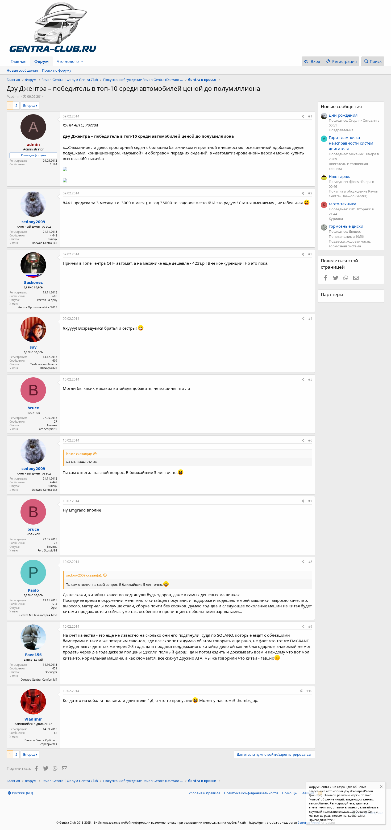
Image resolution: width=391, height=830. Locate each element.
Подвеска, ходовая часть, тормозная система (350, 243)
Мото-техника (342, 203)
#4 (310, 318)
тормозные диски (346, 226)
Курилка (336, 218)
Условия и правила (204, 793)
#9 (310, 626)
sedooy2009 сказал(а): (84, 575)
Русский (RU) (22, 793)
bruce (33, 407)
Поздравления (341, 130)
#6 (310, 440)
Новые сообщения (22, 70)
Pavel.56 (33, 654)
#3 (310, 254)
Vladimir (33, 719)
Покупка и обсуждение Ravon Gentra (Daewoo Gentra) (353, 193)
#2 (310, 193)
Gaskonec (33, 282)
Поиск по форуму (56, 70)
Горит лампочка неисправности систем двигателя (351, 143)
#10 (309, 691)
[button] (82, 61)
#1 (310, 116)
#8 (310, 561)
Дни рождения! (344, 115)
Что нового (68, 61)
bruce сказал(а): (79, 453)
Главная (18, 61)
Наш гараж (339, 176)
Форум (41, 61)
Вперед (29, 105)
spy (33, 347)
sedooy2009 (33, 221)
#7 (310, 501)
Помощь (289, 793)
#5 (310, 379)
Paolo (33, 590)
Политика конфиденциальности (251, 793)
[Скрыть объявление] (381, 787)
